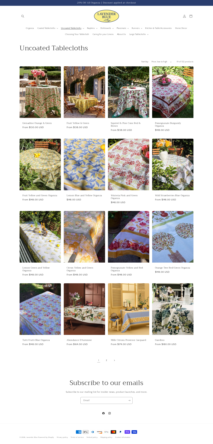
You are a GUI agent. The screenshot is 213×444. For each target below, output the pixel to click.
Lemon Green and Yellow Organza (36, 269)
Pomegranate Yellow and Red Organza (127, 269)
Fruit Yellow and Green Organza (39, 195)
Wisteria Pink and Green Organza (124, 197)
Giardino (159, 340)
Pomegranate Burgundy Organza (168, 124)
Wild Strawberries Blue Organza (172, 195)
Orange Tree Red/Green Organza (172, 267)
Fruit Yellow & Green (78, 123)
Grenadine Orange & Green (37, 123)
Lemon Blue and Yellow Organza (84, 195)
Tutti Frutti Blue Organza (36, 340)
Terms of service (77, 437)
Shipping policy (106, 437)
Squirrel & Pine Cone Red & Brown (126, 124)
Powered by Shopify (46, 437)
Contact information (122, 437)
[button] (23, 16)
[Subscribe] (129, 400)
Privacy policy (62, 437)
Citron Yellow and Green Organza (80, 269)
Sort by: (145, 62)
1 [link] (98, 360)
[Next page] (114, 360)
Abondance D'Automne (79, 340)
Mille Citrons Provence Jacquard (128, 340)
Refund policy (92, 437)
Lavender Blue (32, 437)
